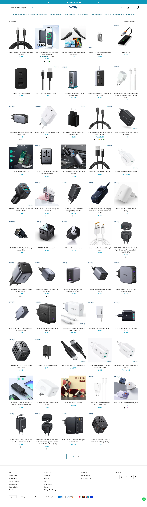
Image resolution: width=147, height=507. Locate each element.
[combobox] (24, 8)
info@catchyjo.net (86, 478)
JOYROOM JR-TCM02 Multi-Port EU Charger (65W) (73, 94)
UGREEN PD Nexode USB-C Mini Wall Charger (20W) (47, 290)
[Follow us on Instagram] (121, 477)
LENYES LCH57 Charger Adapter (47, 365)
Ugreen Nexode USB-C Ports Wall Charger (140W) (126, 290)
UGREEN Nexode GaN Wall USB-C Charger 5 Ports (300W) (73, 290)
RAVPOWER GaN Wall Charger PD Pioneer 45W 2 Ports (100, 366)
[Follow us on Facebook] (117, 477)
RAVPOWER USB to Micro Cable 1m (99, 171)
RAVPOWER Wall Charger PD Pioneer (126, 171)
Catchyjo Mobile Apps (50, 490)
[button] (32, 8)
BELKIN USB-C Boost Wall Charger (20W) (126, 210)
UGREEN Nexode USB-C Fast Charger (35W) (100, 290)
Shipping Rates (13, 484)
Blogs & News (48, 484)
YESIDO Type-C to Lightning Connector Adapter (99, 53)
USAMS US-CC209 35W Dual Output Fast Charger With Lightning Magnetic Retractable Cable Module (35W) (47, 442)
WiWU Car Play (126, 52)
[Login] (133, 7)
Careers (46, 487)
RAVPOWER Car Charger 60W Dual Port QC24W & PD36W (21, 210)
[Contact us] (144, 499)
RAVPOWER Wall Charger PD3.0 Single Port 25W (126, 133)
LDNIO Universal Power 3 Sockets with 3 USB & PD (99, 94)
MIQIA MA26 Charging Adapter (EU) (99, 328)
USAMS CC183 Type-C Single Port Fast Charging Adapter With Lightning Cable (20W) (126, 95)
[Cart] (137, 8)
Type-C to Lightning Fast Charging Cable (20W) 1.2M (73, 53)
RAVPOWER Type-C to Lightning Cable (73, 365)
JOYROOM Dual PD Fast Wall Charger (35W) (47, 404)
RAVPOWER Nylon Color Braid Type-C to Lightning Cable (100, 133)
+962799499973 (86, 476)
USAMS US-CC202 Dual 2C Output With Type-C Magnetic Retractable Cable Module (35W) (126, 250)
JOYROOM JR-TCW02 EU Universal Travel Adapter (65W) (47, 173)
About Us (46, 478)
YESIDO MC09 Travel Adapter (73, 248)
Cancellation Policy (14, 487)
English (12, 497)
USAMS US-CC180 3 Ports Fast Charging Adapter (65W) (73, 210)
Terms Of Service (14, 481)
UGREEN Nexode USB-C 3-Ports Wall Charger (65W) (21, 133)
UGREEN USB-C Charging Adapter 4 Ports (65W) (47, 329)
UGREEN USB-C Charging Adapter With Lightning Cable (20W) (73, 329)
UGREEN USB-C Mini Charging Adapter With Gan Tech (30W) (21, 290)
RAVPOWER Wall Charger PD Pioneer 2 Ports (126, 366)
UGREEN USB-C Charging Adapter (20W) (47, 132)
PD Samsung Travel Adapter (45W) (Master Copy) (73, 133)
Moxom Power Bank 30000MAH (73, 402)
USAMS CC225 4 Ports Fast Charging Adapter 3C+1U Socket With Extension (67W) (99, 211)
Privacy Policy (13, 476)
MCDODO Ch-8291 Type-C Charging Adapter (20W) (21, 249)
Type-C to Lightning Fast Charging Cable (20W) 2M (21, 53)
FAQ (45, 481)
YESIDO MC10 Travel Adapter (47, 248)
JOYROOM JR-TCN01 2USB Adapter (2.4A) (126, 329)
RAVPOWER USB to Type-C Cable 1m (47, 93)
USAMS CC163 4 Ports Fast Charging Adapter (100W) (73, 441)
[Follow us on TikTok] (131, 477)
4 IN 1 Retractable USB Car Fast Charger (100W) (73, 173)
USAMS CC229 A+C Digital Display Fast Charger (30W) (47, 210)
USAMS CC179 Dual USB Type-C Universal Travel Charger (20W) (99, 441)
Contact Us (47, 476)
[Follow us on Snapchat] (135, 477)
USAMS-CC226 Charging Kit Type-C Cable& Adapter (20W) (99, 404)
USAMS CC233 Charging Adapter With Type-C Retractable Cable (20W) (21, 441)
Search (11, 490)
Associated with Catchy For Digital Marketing (40, 497)
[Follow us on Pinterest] (126, 477)
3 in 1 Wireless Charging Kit (21, 171)
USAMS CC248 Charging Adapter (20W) (126, 402)
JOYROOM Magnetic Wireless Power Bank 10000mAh (47, 53)
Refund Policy (13, 478)
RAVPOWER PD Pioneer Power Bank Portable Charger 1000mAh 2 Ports (21, 404)
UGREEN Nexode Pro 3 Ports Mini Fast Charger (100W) (20, 329)
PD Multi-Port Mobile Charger (21, 93)
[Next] (78, 456)
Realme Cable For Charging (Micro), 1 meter (100, 249)
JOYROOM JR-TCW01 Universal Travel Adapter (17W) (20, 366)
